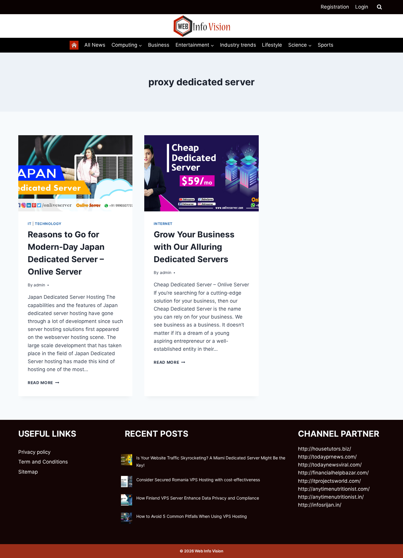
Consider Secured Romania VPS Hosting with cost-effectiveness (198, 479)
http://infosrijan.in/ (319, 505)
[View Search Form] (379, 7)
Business (158, 45)
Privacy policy (34, 452)
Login (361, 7)
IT (29, 223)
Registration (335, 7)
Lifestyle (272, 45)
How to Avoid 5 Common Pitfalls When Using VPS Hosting (191, 516)
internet (163, 223)
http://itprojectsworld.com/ (329, 481)
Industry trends (238, 45)
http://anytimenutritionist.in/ (331, 497)
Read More (43, 382)
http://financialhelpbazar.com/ (333, 473)
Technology (48, 223)
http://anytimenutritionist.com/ (334, 489)
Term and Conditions (43, 462)
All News (94, 45)
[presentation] (75, 173)
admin (39, 285)
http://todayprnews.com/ (327, 457)
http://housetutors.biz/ (324, 449)
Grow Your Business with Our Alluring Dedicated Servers (194, 246)
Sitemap (28, 472)
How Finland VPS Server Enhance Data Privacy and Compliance (197, 497)
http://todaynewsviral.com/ (330, 465)
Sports (325, 45)
